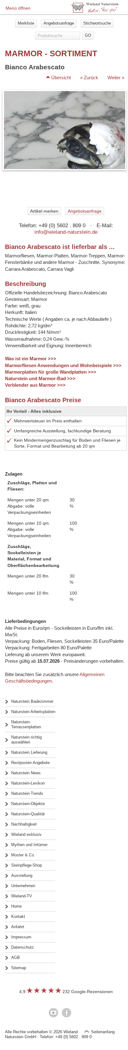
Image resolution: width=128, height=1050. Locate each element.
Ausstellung (21, 875)
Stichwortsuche (97, 23)
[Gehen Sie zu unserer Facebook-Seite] (66, 1013)
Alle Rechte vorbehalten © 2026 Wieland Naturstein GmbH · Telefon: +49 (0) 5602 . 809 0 (48, 1034)
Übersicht (61, 77)
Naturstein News (26, 773)
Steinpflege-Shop (26, 865)
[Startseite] (94, 11)
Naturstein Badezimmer (32, 701)
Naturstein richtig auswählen (26, 739)
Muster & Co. (23, 855)
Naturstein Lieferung (29, 752)
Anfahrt (17, 926)
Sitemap (18, 967)
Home (16, 906)
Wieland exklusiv (26, 834)
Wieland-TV (21, 896)
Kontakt (18, 916)
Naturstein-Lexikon (28, 783)
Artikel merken (44, 211)
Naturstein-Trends (27, 793)
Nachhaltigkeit (24, 824)
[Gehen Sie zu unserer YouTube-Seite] (53, 1013)
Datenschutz (22, 947)
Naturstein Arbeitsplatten (33, 711)
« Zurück (89, 77)
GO (88, 35)
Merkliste (26, 23)
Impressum (21, 937)
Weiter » (115, 77)
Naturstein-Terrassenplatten (26, 724)
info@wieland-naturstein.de (66, 232)
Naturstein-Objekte (28, 803)
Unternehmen (23, 885)
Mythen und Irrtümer (29, 844)
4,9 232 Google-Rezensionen (66, 991)
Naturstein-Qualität (28, 814)
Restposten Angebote (30, 762)
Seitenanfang (103, 1031)
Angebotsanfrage (58, 23)
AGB (15, 957)
